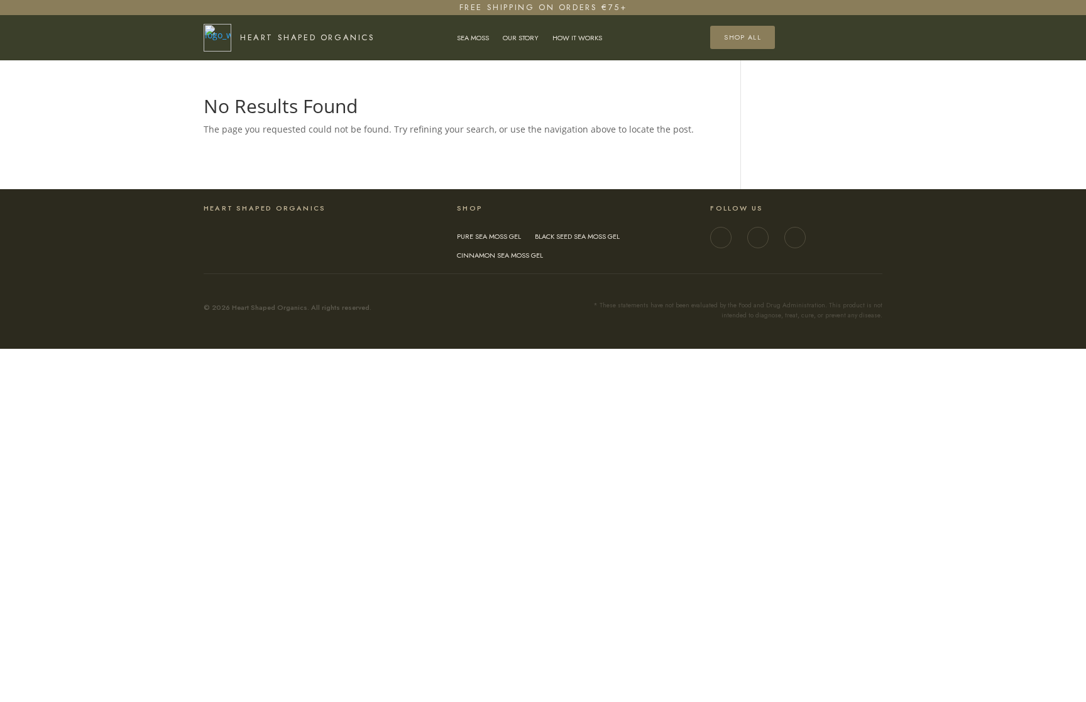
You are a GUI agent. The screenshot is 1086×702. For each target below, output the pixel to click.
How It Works (577, 38)
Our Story (521, 38)
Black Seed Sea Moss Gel (577, 236)
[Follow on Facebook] (758, 237)
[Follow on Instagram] (721, 237)
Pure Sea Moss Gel (489, 236)
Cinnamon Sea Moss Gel (500, 255)
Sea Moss (473, 38)
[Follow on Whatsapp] (795, 237)
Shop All (742, 37)
